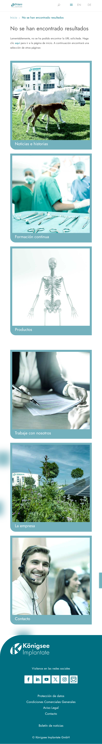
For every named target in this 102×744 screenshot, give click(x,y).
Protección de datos (51, 696)
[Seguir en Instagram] (65, 679)
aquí (17, 43)
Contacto (51, 713)
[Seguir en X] (56, 679)
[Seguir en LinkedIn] (37, 679)
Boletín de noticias (51, 725)
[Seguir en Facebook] (28, 679)
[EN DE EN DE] (16, 5)
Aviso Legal (51, 707)
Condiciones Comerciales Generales (51, 702)
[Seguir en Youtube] (46, 679)
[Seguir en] (74, 679)
